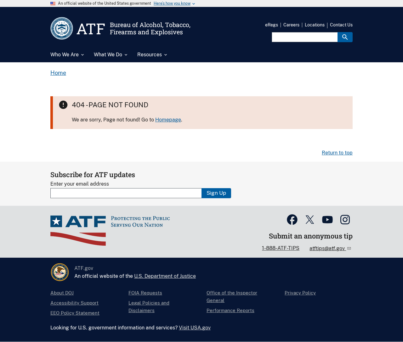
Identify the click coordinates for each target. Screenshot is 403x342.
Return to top (337, 153)
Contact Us (341, 25)
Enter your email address (79, 184)
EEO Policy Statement (74, 313)
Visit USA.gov (195, 328)
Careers (291, 25)
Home (58, 73)
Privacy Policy (300, 292)
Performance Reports (230, 310)
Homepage (168, 120)
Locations (315, 25)
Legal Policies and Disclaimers (148, 306)
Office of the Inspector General (232, 296)
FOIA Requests (145, 292)
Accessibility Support (74, 303)
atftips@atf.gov (327, 248)
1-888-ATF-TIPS (280, 248)
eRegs (271, 25)
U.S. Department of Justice (165, 276)
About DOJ (62, 292)
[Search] (345, 37)
